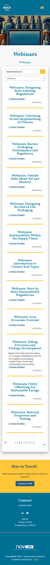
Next (44, 444)
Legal (36, 559)
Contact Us (23, 483)
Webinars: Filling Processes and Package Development (25, 345)
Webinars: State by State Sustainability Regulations (25, 292)
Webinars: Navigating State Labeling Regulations (25, 91)
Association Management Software (25, 549)
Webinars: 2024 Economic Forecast (25, 318)
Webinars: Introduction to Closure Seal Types (25, 263)
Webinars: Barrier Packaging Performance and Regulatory (25, 149)
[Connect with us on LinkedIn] (22, 513)
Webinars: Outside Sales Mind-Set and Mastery (25, 179)
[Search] (42, 71)
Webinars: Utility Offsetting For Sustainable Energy (25, 387)
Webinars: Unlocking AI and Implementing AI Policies (25, 119)
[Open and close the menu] (29, 8)
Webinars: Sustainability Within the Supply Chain (25, 235)
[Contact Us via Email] (27, 513)
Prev (6, 442)
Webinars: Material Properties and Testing (25, 415)
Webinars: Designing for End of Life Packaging (25, 207)
